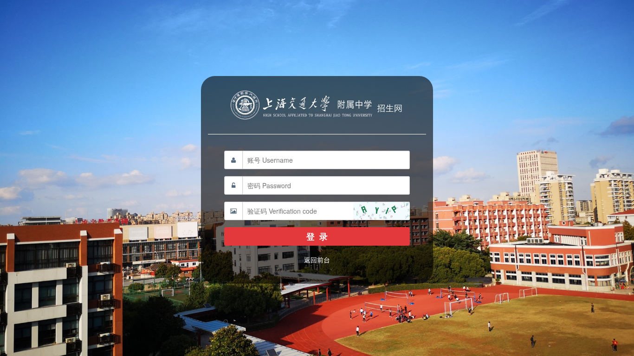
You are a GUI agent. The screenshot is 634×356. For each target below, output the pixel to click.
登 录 (317, 236)
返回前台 (317, 259)
